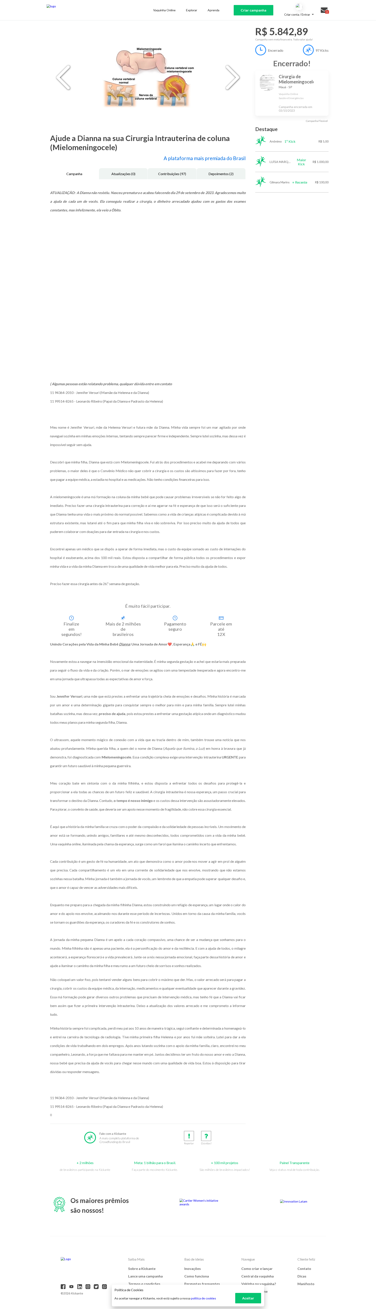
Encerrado (275, 50)
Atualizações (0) (123, 174)
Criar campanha (253, 10)
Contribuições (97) (172, 174)
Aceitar (248, 1298)
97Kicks (322, 50)
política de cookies (203, 1298)
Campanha (74, 174)
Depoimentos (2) (220, 174)
